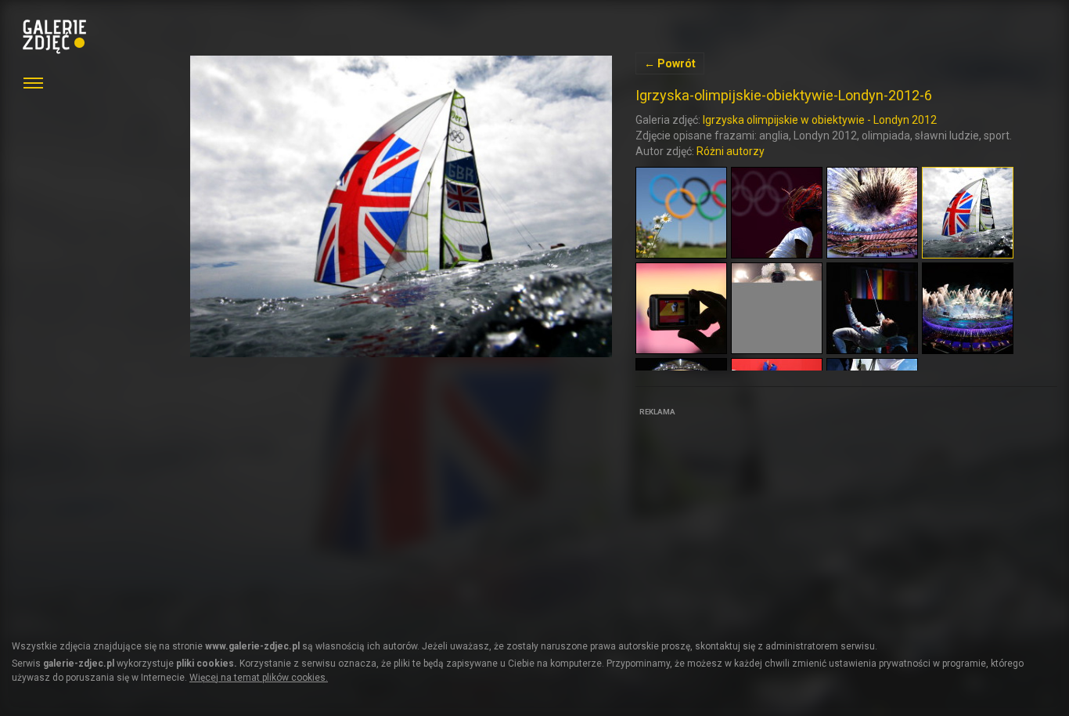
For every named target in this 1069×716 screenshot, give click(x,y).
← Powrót (670, 63)
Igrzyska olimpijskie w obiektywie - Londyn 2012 (820, 120)
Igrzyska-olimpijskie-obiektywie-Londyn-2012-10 (401, 206)
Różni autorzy (730, 151)
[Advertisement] (752, 519)
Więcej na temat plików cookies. (258, 677)
